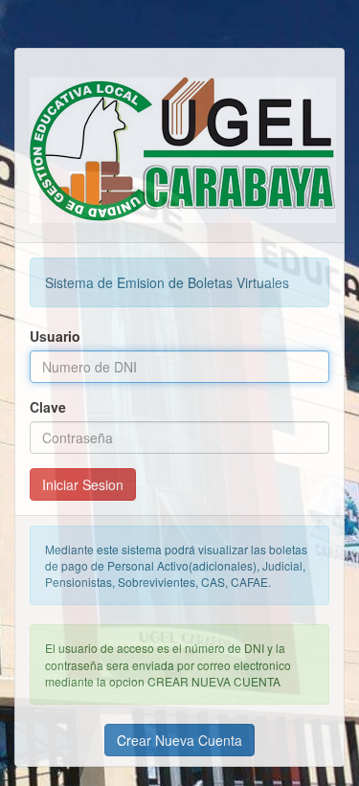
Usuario (55, 336)
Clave (48, 406)
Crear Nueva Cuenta (179, 740)
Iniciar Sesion (82, 484)
